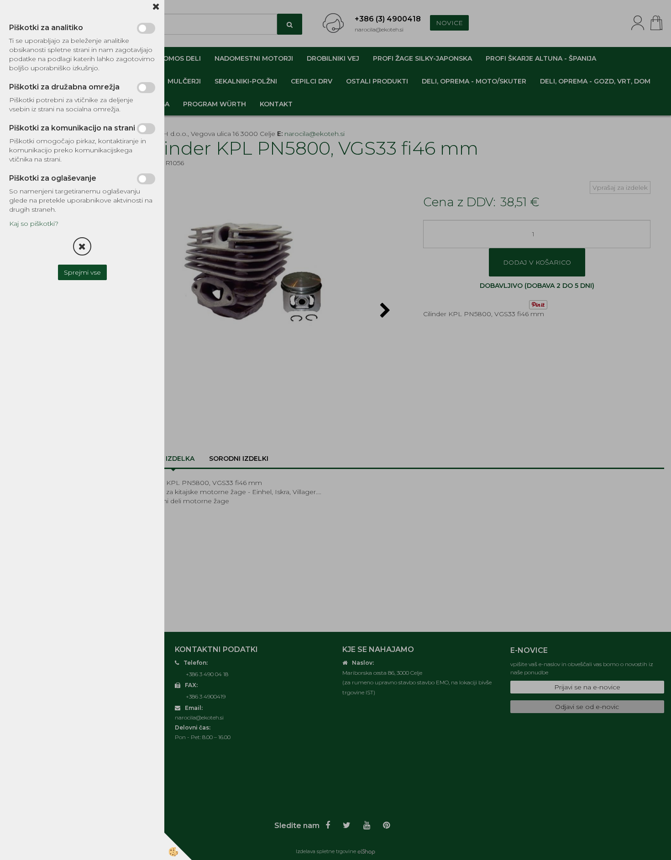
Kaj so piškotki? (33, 223)
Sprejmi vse (82, 272)
